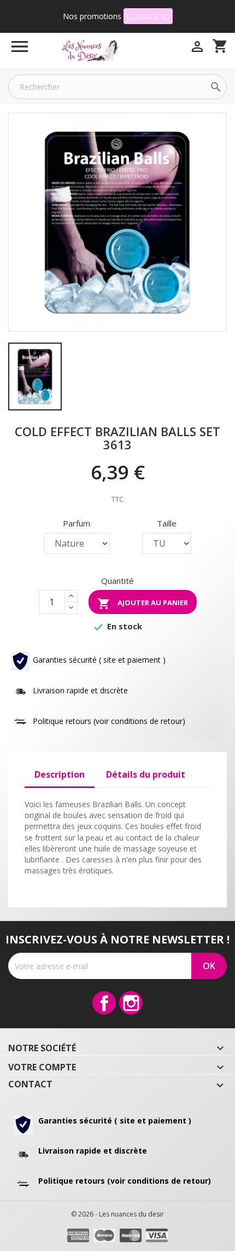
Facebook (104, 1003)
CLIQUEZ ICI (148, 16)
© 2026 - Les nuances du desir (117, 1214)
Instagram (131, 1003)
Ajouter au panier (142, 603)
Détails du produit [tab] (145, 774)
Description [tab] (59, 774)
